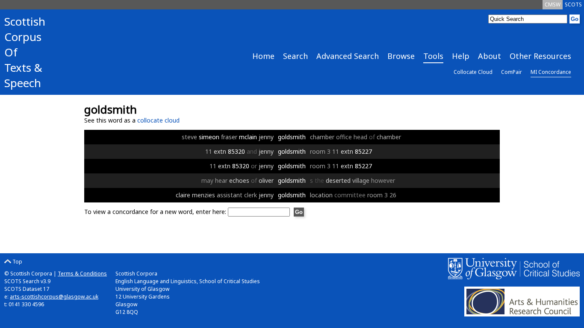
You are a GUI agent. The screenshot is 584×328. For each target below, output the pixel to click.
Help (460, 56)
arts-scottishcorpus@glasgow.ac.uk (54, 296)
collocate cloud (158, 120)
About (489, 56)
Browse (401, 56)
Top (16, 261)
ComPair (511, 72)
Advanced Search (347, 56)
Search (295, 56)
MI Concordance (551, 72)
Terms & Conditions (82, 273)
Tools (433, 56)
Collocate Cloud (473, 72)
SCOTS (573, 4)
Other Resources (540, 56)
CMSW (552, 4)
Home (263, 56)
